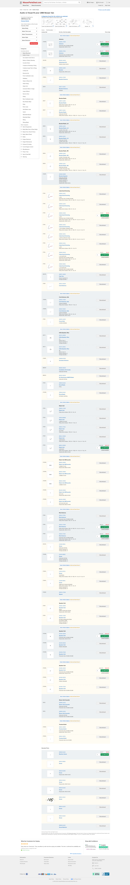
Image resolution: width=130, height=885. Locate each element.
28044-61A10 (62, 392)
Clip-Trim (61, 276)
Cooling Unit (25, 70)
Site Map (70, 865)
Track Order (46, 861)
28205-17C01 (62, 51)
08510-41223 (62, 806)
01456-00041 (62, 544)
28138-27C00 (62, 686)
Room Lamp (25, 106)
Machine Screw (63, 754)
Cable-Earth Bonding (64, 195)
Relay (24, 104)
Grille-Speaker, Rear (64, 337)
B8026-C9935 (62, 481)
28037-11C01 (62, 110)
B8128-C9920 (62, 490)
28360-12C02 (62, 224)
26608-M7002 (62, 358)
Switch (24, 112)
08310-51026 (62, 770)
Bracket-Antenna (63, 79)
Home (21, 9)
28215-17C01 (62, 533)
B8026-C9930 (62, 471)
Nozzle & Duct (26, 93)
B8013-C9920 (62, 445)
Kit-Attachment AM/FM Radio (66, 377)
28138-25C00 (62, 677)
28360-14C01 (62, 234)
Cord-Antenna (62, 285)
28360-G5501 (62, 264)
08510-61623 (62, 816)
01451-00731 (62, 571)
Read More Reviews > (76, 853)
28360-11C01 (62, 193)
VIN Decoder (22, 863)
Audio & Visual (26, 55)
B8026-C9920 (62, 462)
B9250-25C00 (62, 367)
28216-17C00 (62, 77)
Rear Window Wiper (27, 101)
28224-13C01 (62, 736)
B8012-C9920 (62, 436)
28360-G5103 (62, 252)
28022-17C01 (62, 426)
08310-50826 (62, 761)
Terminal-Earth (63, 729)
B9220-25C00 (62, 375)
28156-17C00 (62, 615)
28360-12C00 (62, 213)
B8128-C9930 (62, 499)
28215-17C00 (62, 524)
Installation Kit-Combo (65, 369)
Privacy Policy (66, 879)
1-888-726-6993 (97, 868)
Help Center (107, 5)
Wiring (24, 119)
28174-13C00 (62, 335)
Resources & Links (72, 863)
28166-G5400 (62, 174)
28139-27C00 (62, 652)
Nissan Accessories (36, 5)
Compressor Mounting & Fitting (29, 65)
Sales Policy (51, 879)
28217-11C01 (62, 86)
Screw (60, 546)
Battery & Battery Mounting (29, 60)
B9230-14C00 (62, 60)
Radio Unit (61, 419)
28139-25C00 (62, 643)
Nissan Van (25, 9)
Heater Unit (25, 86)
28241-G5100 (62, 283)
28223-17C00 (62, 592)
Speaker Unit (62, 607)
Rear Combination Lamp (28, 99)
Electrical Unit (26, 73)
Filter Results (33, 43)
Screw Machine (63, 827)
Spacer (61, 594)
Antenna (61, 43)
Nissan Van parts (72, 833)
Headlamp (25, 78)
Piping (24, 96)
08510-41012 (62, 797)
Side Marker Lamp (27, 109)
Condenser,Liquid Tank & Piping (30, 68)
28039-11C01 (62, 136)
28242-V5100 (62, 309)
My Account (46, 859)
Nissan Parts (26, 5)
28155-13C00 (62, 605)
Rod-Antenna (62, 517)
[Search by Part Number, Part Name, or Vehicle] (79, 2)
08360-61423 (62, 825)
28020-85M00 (62, 417)
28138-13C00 (62, 668)
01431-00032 (62, 554)
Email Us (96, 863)
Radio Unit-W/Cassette (65, 464)
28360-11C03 (62, 203)
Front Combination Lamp (28, 75)
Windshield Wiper (26, 117)
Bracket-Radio (62, 102)
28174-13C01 (62, 346)
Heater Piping (26, 83)
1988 (30, 9)
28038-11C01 (62, 163)
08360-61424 (62, 752)
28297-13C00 (62, 274)
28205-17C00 (62, 41)
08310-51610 (62, 780)
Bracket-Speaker (63, 176)
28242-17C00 (62, 299)
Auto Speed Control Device (29, 57)
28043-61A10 (62, 383)
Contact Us (100, 5)
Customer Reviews (24, 861)
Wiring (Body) (26, 122)
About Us (22, 859)
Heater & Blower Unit (27, 81)
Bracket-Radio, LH (63, 128)
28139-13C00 (62, 633)
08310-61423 (62, 787)
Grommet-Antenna (63, 360)
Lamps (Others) (26, 91)
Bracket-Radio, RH (63, 155)
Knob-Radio (62, 385)
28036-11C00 (62, 68)
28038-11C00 (62, 153)
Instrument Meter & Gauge (28, 88)
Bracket (61, 70)
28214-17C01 (62, 515)
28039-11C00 (62, 126)
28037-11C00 (62, 101)
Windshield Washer (27, 114)
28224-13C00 (62, 727)
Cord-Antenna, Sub (64, 301)
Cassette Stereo (26, 63)
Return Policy (58, 879)
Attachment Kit (63, 62)
